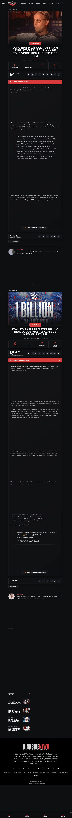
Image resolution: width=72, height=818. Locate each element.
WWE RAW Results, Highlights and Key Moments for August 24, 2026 (14, 729)
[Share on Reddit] (54, 236)
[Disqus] (35, 652)
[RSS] (58, 769)
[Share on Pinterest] (51, 236)
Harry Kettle (26, 60)
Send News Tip (8, 772)
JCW (58, 3)
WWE (31, 3)
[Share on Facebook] (39, 236)
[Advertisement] (35, 211)
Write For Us (17, 772)
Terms (36, 775)
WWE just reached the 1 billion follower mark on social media (28, 366)
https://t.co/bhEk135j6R (25, 537)
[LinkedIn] (39, 74)
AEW (38, 3)
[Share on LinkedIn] (47, 236)
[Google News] (35, 74)
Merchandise (27, 772)
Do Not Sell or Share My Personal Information (36, 783)
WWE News (14, 9)
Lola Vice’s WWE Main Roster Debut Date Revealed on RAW (14, 711)
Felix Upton (26, 338)
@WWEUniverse (39, 535)
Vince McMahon (14, 241)
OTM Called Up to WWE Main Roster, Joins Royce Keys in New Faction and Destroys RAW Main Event (14, 702)
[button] (63, 3)
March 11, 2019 (34, 541)
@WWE (26, 532)
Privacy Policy (63, 772)
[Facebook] (28, 74)
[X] (32, 74)
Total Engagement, (52, 125)
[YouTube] (47, 74)
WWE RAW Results (12, 726)
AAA (51, 3)
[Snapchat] (54, 74)
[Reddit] (58, 74)
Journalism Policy (51, 772)
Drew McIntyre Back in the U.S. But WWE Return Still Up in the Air (14, 720)
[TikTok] (53, 769)
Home (23, 3)
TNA (44, 3)
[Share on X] (43, 236)
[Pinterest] (43, 74)
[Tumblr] (38, 769)
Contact (42, 772)
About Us (35, 772)
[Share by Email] (58, 236)
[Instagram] (51, 74)
